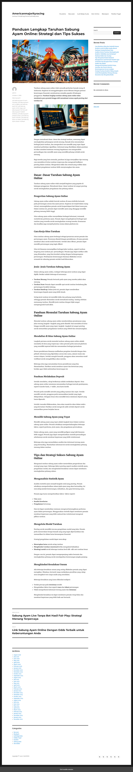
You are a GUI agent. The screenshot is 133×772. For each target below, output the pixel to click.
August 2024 (17, 700)
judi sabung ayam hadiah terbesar (19, 111)
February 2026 (18, 666)
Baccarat (71, 14)
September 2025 (18, 675)
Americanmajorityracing (28, 13)
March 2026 (17, 664)
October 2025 (17, 674)
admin (14, 93)
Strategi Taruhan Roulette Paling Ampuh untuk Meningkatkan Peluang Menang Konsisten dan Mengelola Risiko (106, 73)
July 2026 (16, 657)
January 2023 (17, 717)
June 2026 (17, 658)
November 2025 (18, 672)
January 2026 (17, 668)
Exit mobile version (66, 769)
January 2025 (17, 691)
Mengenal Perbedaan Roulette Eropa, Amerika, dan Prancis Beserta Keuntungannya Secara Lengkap (105, 67)
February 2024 (18, 711)
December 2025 (18, 670)
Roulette (62, 14)
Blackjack (105, 14)
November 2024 (18, 694)
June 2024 (16, 704)
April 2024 (17, 708)
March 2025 (17, 687)
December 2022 (18, 719)
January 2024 (17, 713)
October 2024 (17, 696)
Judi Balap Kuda (83, 14)
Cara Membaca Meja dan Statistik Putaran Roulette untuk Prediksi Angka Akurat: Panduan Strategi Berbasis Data (107, 48)
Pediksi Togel (116, 14)
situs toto (96, 106)
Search (96, 30)
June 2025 (16, 681)
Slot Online (95, 14)
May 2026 (16, 660)
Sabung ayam (16, 98)
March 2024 (17, 710)
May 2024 (16, 706)
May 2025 (16, 683)
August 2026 (17, 655)
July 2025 (16, 679)
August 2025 (17, 677)
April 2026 (17, 662)
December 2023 (18, 715)
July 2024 (16, 702)
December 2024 (18, 693)
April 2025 (17, 685)
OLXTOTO (26, 756)
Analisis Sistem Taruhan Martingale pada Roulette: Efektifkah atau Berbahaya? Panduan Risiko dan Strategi (107, 54)
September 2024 (18, 698)
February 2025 (18, 689)
